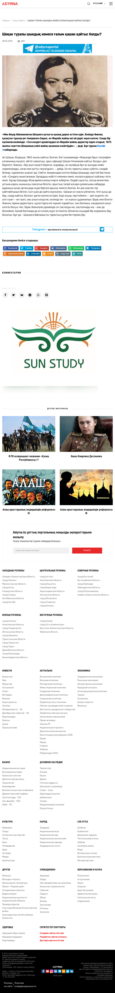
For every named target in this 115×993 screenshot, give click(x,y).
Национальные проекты (51, 728)
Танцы (5, 832)
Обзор (43, 898)
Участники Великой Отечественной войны (19, 909)
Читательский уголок (87, 839)
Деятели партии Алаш (13, 779)
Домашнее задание (87, 835)
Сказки (43, 801)
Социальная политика (50, 699)
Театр (5, 839)
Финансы (82, 706)
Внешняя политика (49, 680)
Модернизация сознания (52, 805)
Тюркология (8, 783)
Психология (83, 876)
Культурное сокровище (51, 787)
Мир (4, 680)
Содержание (83, 901)
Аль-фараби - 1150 (11, 801)
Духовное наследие (51, 762)
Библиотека (46, 798)
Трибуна (44, 749)
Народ (43, 742)
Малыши (6, 876)
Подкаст (44, 894)
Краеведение (8, 787)
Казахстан (7, 677)
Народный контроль (87, 688)
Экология (44, 912)
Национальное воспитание (53, 839)
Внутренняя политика (50, 677)
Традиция (44, 828)
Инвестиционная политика (53, 688)
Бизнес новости (85, 702)
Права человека (47, 720)
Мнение (6, 699)
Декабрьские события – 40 (15, 713)
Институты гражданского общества (57, 710)
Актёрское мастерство (13, 835)
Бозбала (81, 828)
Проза (43, 776)
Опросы (6, 720)
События (44, 890)
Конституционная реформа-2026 (56, 735)
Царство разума (85, 890)
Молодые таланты (11, 879)
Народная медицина (12, 937)
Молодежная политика (51, 684)
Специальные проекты (13, 890)
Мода (80, 850)
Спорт (5, 691)
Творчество (45, 768)
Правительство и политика (53, 702)
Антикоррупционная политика (92, 691)
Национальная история (13, 768)
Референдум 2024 (49, 753)
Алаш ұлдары (19, 21)
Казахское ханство (11, 776)
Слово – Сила (46, 790)
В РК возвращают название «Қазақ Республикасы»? (29, 458)
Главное (44, 746)
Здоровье (44, 876)
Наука (80, 883)
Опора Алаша (46, 808)
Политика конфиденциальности (25, 984)
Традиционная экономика (90, 677)
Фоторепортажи (85, 861)
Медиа (5, 857)
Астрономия (83, 879)
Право (43, 739)
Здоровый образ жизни (13, 933)
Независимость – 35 (12, 710)
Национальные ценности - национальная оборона (15, 899)
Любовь (81, 842)
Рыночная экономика (87, 680)
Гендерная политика (50, 691)
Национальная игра (49, 832)
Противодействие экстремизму (55, 883)
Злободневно (47, 870)
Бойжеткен (82, 832)
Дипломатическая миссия (53, 731)
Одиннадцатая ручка (50, 794)
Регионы (44, 909)
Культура (7, 822)
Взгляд (43, 901)
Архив (5, 724)
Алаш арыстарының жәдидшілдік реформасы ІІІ (86, 512)
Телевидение (8, 846)
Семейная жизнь (85, 846)
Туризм (80, 695)
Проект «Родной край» (13, 887)
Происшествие (9, 728)
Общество (7, 684)
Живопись (7, 828)
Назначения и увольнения (52, 717)
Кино (4, 842)
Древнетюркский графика (15, 794)
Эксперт (6, 706)
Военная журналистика (88, 857)
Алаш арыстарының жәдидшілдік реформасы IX (29, 512)
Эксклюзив (45, 905)
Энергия (81, 887)
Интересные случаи (87, 853)
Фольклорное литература (15, 883)
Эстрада (6, 853)
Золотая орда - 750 (11, 798)
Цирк (4, 850)
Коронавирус (8, 941)
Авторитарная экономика (90, 684)
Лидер (43, 879)
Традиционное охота (50, 846)
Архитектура (8, 861)
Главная (5, 21)
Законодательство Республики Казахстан (17, 916)
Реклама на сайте (8, 984)
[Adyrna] (13, 3)
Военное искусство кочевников (17, 790)
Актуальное (8, 688)
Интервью (7, 695)
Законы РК (45, 724)
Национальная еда (49, 835)
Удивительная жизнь (87, 894)
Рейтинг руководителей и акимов (56, 706)
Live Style (82, 822)
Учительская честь (86, 898)
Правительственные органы (54, 713)
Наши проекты (9, 702)
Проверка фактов (10, 904)
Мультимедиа (8, 717)
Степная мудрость (49, 783)
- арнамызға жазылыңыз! (55, 229)
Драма (43, 779)
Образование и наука (89, 870)
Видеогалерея (9, 894)
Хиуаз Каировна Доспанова (86, 456)
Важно (6, 762)
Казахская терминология (52, 887)
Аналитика (82, 699)
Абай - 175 (7, 805)
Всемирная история (12, 772)
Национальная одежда (51, 842)
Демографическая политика (54, 695)
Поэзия (43, 772)
